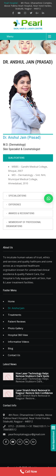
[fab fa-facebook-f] (13, 13)
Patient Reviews (17, 321)
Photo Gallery (15, 328)
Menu (10, 36)
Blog (10, 348)
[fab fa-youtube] (19, 13)
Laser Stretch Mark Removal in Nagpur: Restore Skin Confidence (34, 391)
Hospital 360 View (18, 335)
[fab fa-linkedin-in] (43, 13)
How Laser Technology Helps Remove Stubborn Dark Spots (32, 374)
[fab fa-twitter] (31, 13)
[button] (48, 198)
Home (11, 301)
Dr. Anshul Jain (16, 308)
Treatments (14, 314)
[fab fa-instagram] (25, 13)
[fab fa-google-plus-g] (37, 13)
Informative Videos (18, 341)
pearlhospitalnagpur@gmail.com (26, 434)
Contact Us (14, 355)
